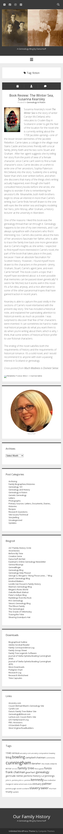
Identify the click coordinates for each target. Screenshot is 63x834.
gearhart (30, 772)
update (16, 792)
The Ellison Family (17, 606)
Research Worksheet (18, 675)
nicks (30, 784)
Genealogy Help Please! (20, 572)
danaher (36, 763)
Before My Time (16, 553)
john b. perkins (12, 780)
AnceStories (14, 550)
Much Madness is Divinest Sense (41, 368)
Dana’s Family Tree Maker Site (22, 711)
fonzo (48, 768)
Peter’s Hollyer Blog (17, 595)
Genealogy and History (19, 489)
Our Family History (31, 816)
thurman (52, 788)
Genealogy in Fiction (36, 102)
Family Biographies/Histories (22, 484)
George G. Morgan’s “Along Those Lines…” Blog (30, 575)
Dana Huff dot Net (17, 559)
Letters (12, 498)
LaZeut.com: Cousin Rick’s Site (22, 717)
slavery (35, 788)
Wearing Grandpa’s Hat (19, 617)
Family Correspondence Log (21, 647)
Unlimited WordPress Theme (22, 831)
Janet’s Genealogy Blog (19, 578)
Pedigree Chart (15, 669)
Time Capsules (15, 678)
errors (14, 769)
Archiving (13, 481)
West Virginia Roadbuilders (21, 728)
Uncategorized (15, 520)
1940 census (13, 752)
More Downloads (16, 667)
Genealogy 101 (15, 486)
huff (42, 776)
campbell (30, 757)
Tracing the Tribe (16, 614)
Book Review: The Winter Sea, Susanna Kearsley (31, 97)
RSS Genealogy (16, 600)
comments (50, 758)
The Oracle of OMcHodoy (20, 611)
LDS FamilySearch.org (18, 719)
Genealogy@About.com (19, 714)
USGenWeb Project (17, 725)
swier (45, 788)
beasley (52, 753)
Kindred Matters (16, 581)
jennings (50, 775)
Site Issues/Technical (18, 514)
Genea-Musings (16, 564)
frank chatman (15, 772)
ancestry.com (25, 753)
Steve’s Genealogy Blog (19, 603)
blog (9, 757)
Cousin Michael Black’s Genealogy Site (26, 705)
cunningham (18, 763)
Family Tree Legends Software (23, 653)
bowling (18, 757)
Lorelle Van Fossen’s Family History (25, 584)
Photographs (15, 500)
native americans (20, 784)
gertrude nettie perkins (19, 775)
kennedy (37, 779)
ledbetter (52, 780)
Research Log (15, 672)
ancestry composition (40, 753)
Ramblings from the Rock (20, 597)
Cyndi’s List (14, 708)
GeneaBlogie (15, 567)
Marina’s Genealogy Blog (20, 586)
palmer (47, 783)
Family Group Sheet (18, 650)
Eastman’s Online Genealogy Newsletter (27, 561)
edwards (53, 764)
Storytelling (14, 517)
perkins (9, 788)
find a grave (39, 769)
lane (46, 780)
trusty (9, 791)
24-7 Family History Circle (20, 547)
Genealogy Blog (16, 570)
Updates (13, 523)
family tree (26, 768)
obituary (37, 783)
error (9, 768)
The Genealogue (16, 609)
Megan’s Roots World (18, 589)
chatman (41, 757)
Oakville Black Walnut (18, 592)
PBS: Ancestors (15, 722)
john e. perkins (24, 780)
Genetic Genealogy (17, 495)
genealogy (42, 772)
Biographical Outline (18, 642)
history (37, 775)
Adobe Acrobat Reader (19, 644)
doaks (47, 764)
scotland (25, 788)
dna (42, 764)
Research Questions (18, 511)
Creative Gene (15, 556)
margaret (9, 784)
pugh (14, 788)
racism (19, 788)
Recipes (12, 509)
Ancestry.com (15, 703)
